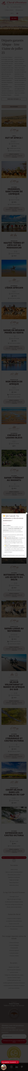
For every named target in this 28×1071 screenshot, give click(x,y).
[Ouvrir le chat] (4, 1067)
